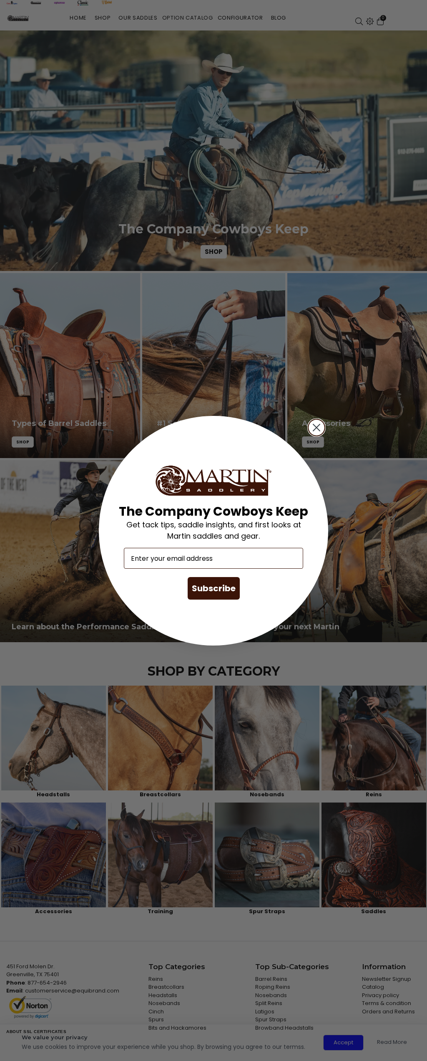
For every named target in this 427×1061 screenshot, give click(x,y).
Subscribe (214, 588)
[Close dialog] (316, 427)
